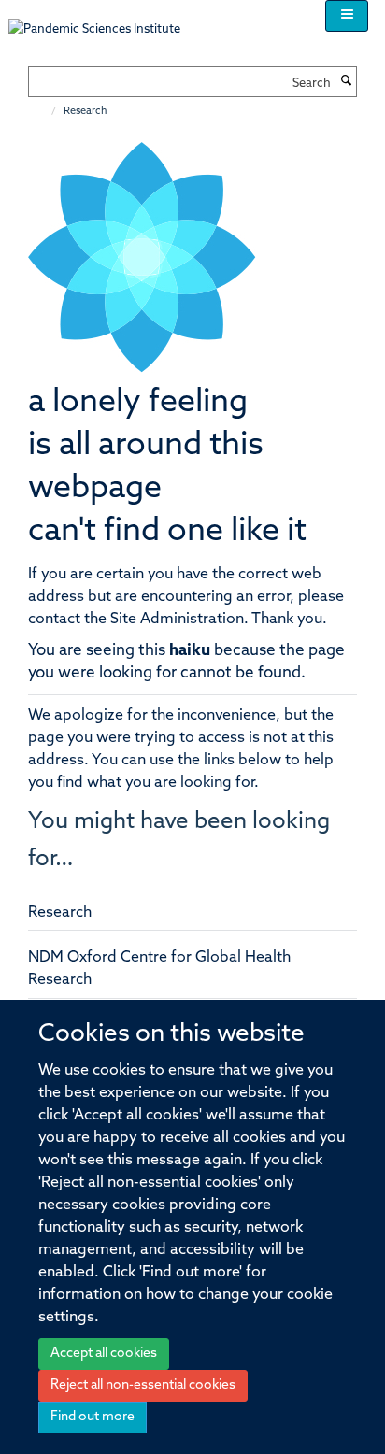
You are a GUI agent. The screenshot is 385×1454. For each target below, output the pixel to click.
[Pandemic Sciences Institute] (104, 20)
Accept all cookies (103, 1354)
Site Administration (177, 619)
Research (60, 912)
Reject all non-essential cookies (142, 1385)
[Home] (44, 111)
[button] (346, 16)
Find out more (92, 1417)
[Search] (345, 82)
